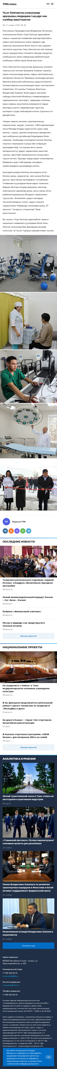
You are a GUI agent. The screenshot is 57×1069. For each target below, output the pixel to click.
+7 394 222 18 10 (10, 973)
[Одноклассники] (11, 531)
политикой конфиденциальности (23, 1064)
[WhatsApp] (22, 531)
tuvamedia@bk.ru (10, 976)
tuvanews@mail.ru (11, 985)
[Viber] (17, 531)
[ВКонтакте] (5, 531)
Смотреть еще (28, 945)
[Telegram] (28, 531)
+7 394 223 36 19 (10, 994)
